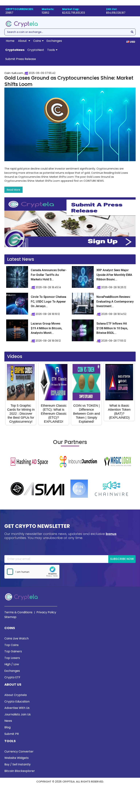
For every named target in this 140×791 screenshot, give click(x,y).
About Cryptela (15, 695)
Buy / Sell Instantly (17, 764)
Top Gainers (13, 651)
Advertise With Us (17, 708)
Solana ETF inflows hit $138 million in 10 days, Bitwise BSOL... (112, 328)
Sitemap (10, 617)
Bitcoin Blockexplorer (19, 771)
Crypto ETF (12, 677)
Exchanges (54, 41)
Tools (51, 50)
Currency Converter (19, 751)
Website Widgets (16, 758)
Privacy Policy (46, 612)
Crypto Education (17, 701)
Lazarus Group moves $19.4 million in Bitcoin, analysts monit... (46, 328)
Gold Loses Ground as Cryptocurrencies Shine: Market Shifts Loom (68, 81)
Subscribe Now (122, 559)
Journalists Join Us (17, 714)
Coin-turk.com (13, 73)
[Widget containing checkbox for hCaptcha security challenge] (31, 572)
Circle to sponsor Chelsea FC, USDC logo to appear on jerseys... (48, 301)
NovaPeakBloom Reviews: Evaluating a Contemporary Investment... (115, 301)
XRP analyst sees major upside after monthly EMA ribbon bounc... (114, 274)
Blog (7, 727)
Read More (13, 190)
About (23, 41)
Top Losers (12, 658)
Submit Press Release (20, 59)
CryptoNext (35, 50)
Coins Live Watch (16, 638)
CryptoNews (14, 50)
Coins (37, 41)
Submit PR (11, 734)
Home (10, 41)
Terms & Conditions (18, 612)
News (8, 721)
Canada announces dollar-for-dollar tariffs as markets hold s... (49, 274)
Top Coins (11, 645)
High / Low (11, 664)
